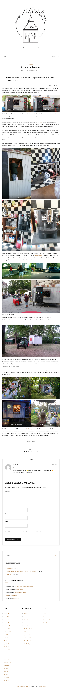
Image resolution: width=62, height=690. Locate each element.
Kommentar (8, 491)
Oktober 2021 (7, 659)
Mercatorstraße (19, 589)
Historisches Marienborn (29, 628)
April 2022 (6, 644)
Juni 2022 (6, 638)
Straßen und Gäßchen (28, 638)
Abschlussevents (38, 255)
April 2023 (6, 616)
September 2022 (7, 631)
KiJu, (41, 122)
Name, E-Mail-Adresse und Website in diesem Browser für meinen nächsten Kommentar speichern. (27, 532)
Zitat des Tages (27, 644)
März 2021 (6, 680)
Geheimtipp (26, 625)
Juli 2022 (6, 634)
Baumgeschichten (27, 616)
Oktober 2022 (7, 628)
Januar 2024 (6, 613)
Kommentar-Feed (47, 619)
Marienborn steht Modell (20, 592)
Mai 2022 (6, 641)
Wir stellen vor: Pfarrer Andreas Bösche (24, 586)
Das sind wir (26, 622)
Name (6, 506)
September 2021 (7, 662)
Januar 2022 (6, 653)
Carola (24, 70)
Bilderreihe (26, 619)
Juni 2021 (6, 671)
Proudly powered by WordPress (23, 686)
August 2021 (7, 665)
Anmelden (45, 613)
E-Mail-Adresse (9, 514)
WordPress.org (46, 622)
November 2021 (7, 656)
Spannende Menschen (28, 634)
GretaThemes (43, 686)
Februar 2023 (7, 619)
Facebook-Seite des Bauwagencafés (27, 429)
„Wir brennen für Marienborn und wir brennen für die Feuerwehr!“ (22, 571)
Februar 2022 (7, 650)
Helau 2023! (9, 574)
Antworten (54, 464)
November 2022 (7, 625)
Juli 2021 (6, 668)
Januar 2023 (6, 622)
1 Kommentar (38, 70)
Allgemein (31, 64)
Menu (5, 56)
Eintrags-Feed (46, 616)
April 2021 (6, 677)
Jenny (7, 595)
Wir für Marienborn (28, 641)
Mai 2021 (6, 674)
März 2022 (6, 647)
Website (6, 521)
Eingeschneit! (10, 568)
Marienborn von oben (28, 631)
